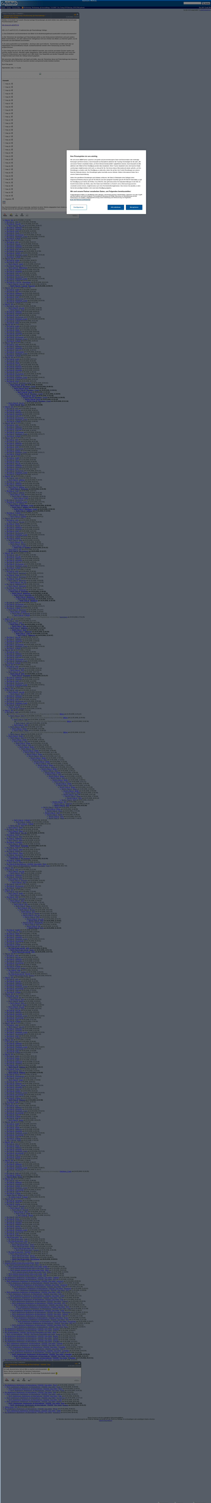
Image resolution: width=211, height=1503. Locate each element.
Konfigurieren (78, 207)
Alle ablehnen (116, 207)
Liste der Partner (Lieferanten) (80, 199)
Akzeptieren (134, 207)
